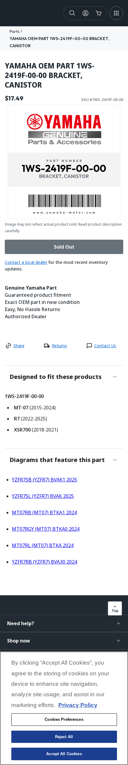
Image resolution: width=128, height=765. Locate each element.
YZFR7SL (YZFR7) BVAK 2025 (43, 496)
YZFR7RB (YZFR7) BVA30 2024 (44, 562)
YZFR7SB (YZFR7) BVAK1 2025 (44, 479)
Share (18, 345)
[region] (64, 708)
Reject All (64, 737)
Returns (59, 345)
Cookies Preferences (64, 719)
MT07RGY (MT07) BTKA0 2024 (45, 529)
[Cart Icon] (98, 13)
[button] (64, 623)
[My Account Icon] (85, 13)
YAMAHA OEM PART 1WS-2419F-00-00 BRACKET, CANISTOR (49, 75)
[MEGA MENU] (116, 13)
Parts (14, 31)
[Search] (72, 13)
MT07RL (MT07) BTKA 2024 (43, 545)
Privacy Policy (77, 705)
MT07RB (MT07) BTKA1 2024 (44, 512)
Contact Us (105, 345)
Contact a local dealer (26, 262)
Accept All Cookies (64, 754)
